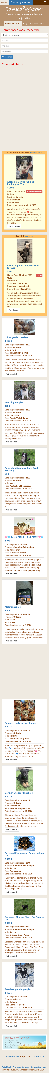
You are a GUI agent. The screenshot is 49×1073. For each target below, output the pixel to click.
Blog (25, 23)
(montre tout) (36, 69)
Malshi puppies (13, 592)
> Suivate (39, 1042)
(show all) (29, 222)
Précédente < (12, 1042)
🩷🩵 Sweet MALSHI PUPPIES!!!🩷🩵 (24, 522)
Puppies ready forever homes (20, 708)
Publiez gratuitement (22, 2)
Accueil (4, 2)
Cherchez (8, 57)
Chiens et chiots (13, 23)
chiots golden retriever (17, 323)
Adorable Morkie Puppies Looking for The (20, 168)
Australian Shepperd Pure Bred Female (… (21, 455)
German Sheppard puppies (19, 778)
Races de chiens (37, 23)
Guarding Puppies (14, 388)
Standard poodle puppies (18, 974)
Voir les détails (14, 130)
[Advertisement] (24, 657)
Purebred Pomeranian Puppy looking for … (24, 840)
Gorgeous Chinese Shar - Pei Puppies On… (24, 904)
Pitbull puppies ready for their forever (23, 252)
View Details (13, 296)
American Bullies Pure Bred (21, 88)
